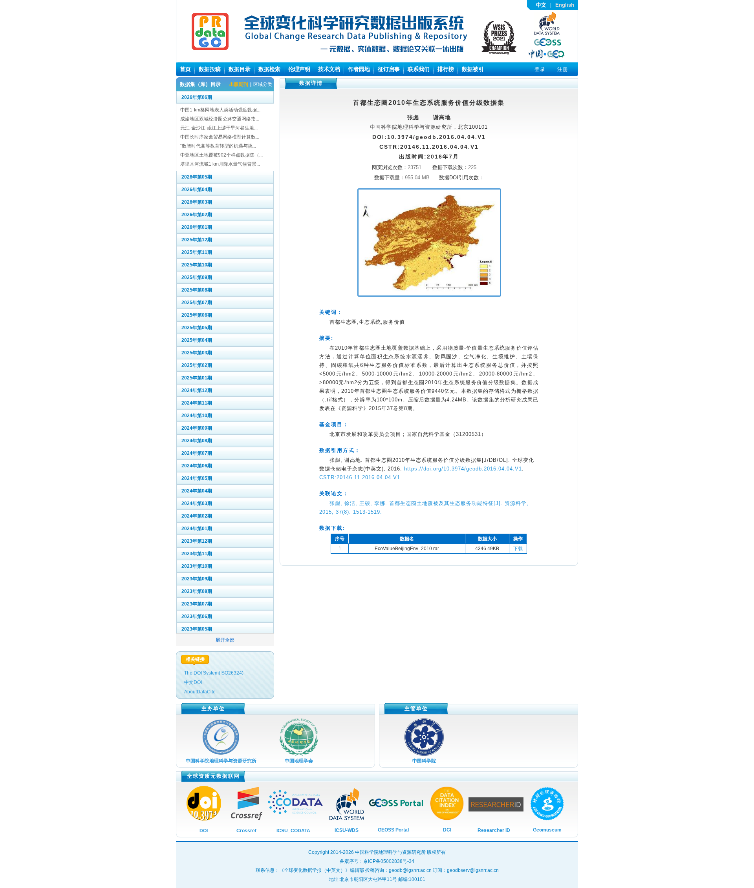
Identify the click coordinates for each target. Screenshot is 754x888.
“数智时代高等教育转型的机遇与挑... (218, 146)
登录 (539, 69)
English (564, 5)
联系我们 (419, 69)
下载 (518, 548)
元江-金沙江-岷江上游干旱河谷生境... (219, 128)
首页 (185, 69)
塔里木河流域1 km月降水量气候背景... (220, 164)
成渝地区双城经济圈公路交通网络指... (219, 119)
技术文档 (329, 69)
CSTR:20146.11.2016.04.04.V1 (359, 477)
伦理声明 (299, 69)
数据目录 (240, 69)
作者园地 (359, 69)
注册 (562, 69)
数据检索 (269, 69)
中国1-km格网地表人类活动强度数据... (220, 110)
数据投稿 (210, 69)
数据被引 (473, 69)
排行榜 (445, 69)
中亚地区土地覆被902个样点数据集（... (221, 155)
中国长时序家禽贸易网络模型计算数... (219, 137)
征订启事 (389, 69)
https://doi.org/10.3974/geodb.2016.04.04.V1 (463, 469)
